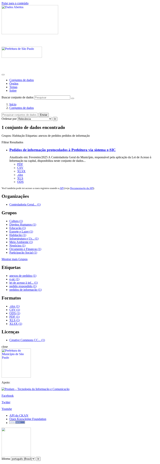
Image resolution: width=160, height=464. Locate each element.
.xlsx (20, 174)
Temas (13, 87)
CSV (20, 167)
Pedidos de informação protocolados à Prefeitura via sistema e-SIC (62, 150)
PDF (20, 164)
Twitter (6, 402)
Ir (55, 118)
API (62, 188)
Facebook (8, 395)
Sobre (13, 90)
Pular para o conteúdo (15, 3)
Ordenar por (9, 118)
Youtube (7, 409)
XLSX (21, 171)
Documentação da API (81, 188)
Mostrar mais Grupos (15, 259)
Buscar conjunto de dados (17, 97)
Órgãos (13, 83)
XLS (20, 178)
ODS (20, 181)
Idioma (6, 458)
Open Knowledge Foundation (27, 419)
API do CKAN (18, 415)
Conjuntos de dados (21, 80)
